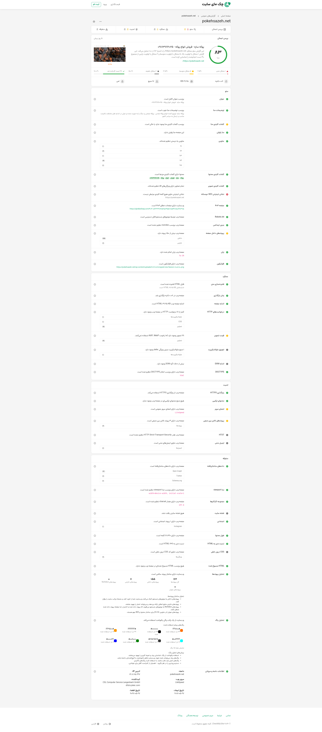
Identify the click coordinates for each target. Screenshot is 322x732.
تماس (228, 715)
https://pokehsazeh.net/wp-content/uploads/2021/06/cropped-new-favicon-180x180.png (150, 267)
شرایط (219, 715)
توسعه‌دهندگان (192, 715)
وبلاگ (179, 715)
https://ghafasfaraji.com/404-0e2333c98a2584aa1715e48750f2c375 (157, 209)
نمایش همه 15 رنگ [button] (177, 648)
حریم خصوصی (207, 715)
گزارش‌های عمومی (208, 16)
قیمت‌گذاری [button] (115, 4)
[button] (142, 146)
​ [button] (95, 99)
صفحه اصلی (226, 16)
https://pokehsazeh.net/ (193, 61)
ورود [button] (105, 4)
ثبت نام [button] (96, 4)
